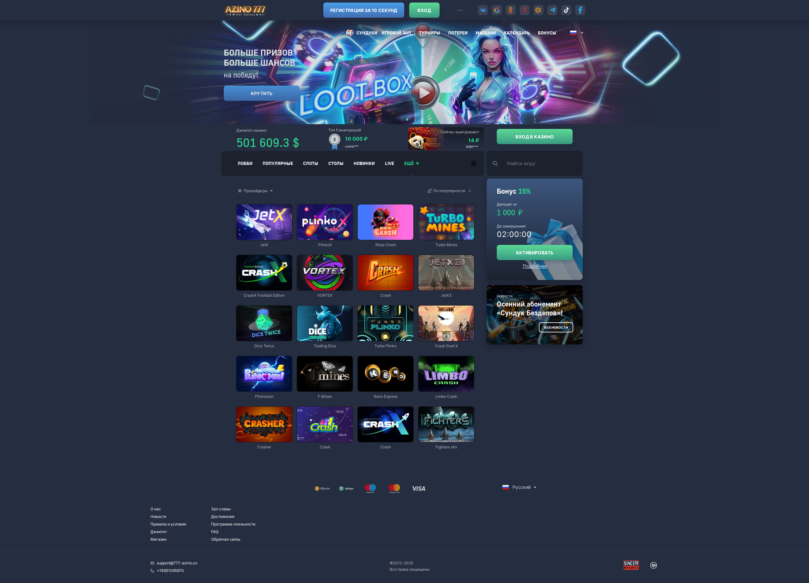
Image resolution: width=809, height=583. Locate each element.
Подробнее (535, 266)
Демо (246, 205)
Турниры (429, 32)
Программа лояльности (233, 524)
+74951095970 (170, 570)
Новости (158, 516)
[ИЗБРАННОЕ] (474, 163)
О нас (155, 509)
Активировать (534, 252)
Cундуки (366, 32)
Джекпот (158, 531)
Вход (424, 10)
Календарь (517, 32)
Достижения (222, 516)
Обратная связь (225, 539)
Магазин (486, 32)
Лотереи (458, 32)
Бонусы (547, 32)
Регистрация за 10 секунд (363, 10)
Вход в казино (534, 136)
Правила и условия (168, 524)
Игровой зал (396, 32)
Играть (264, 237)
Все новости (556, 327)
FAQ (214, 531)
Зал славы (221, 509)
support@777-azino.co (177, 563)
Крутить (262, 93)
